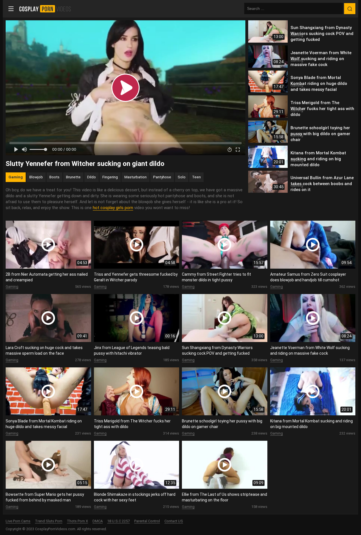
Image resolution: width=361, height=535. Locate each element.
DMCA (98, 521)
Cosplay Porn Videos (47, 9)
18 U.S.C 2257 (118, 521)
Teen (196, 177)
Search (349, 8)
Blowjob (36, 177)
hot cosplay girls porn (113, 207)
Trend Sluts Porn (48, 521)
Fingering (110, 177)
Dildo (91, 177)
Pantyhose (162, 177)
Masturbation (135, 177)
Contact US (173, 521)
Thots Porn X (77, 521)
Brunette (73, 177)
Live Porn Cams (18, 521)
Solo (182, 177)
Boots (54, 177)
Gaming (15, 177)
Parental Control (147, 521)
